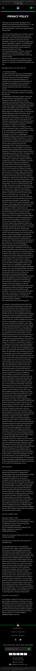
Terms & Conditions (18, 632)
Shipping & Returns (18, 635)
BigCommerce (24, 668)
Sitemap (21, 669)
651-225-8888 (20, 3)
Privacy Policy (18, 628)
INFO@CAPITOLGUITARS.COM (19, 664)
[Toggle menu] (5, 8)
